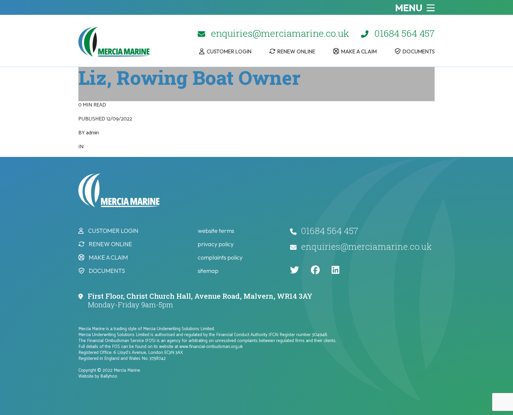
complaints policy (220, 257)
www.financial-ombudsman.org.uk (211, 346)
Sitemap (208, 270)
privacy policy (216, 244)
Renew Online (296, 51)
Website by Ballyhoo (97, 376)
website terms (216, 230)
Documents (419, 51)
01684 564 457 (404, 33)
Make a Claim (359, 51)
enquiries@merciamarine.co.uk (280, 33)
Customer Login (229, 51)
